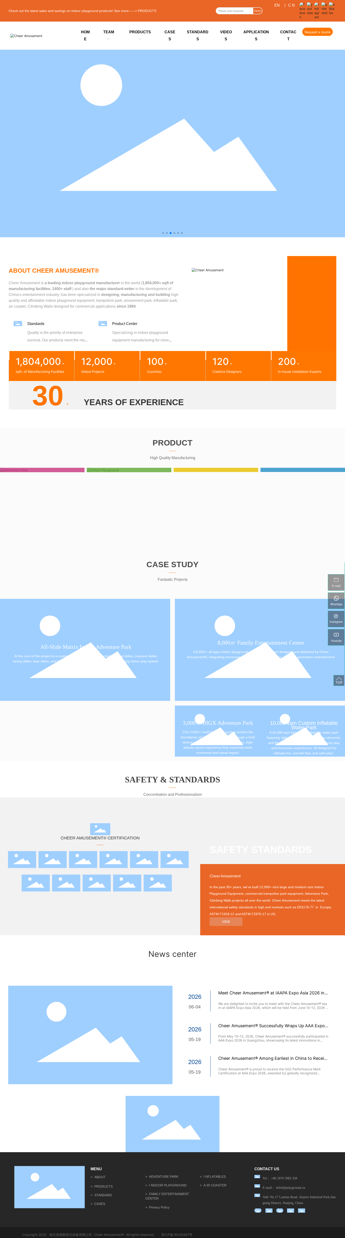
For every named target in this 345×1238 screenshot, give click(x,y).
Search (258, 11)
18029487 (181, 1235)
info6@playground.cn (290, 1187)
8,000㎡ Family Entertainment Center (261, 643)
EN (277, 5)
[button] (163, 233)
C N (291, 5)
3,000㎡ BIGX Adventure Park (218, 723)
